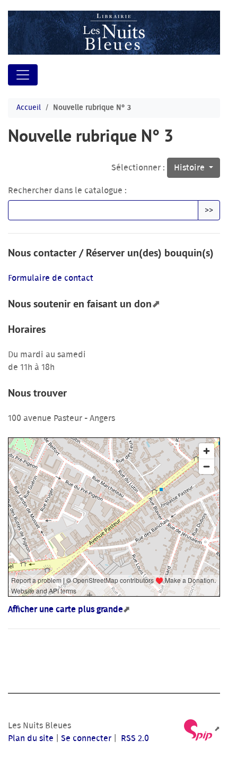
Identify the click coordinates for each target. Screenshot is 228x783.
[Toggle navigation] (23, 74)
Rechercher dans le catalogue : (67, 190)
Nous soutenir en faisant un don (80, 304)
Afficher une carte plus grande (65, 609)
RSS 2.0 (134, 738)
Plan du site (31, 738)
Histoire (190, 168)
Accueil (28, 107)
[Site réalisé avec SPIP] (201, 729)
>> (209, 210)
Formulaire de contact (50, 278)
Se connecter (86, 738)
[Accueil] (114, 33)
